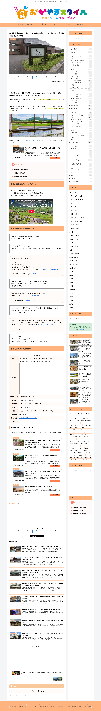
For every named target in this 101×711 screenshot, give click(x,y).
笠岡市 (71, 278)
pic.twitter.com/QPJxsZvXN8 (50, 269)
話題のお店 (65, 705)
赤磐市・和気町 (73, 257)
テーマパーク (72, 705)
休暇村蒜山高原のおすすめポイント (23, 169)
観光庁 (89, 706)
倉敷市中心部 (73, 214)
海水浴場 (21, 706)
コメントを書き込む (37, 691)
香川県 (71, 293)
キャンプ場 (85, 705)
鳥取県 (71, 304)
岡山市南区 (74, 210)
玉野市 (71, 271)
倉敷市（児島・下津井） (77, 217)
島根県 (71, 307)
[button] (46, 77)
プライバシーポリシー (52, 706)
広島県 (71, 300)
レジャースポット (14, 706)
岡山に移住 (60, 706)
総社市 (71, 275)
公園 (54, 705)
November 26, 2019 (37, 329)
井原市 (71, 286)
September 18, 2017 (30, 300)
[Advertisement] (36, 86)
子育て (35, 705)
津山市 (71, 232)
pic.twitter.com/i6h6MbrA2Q (31, 296)
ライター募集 (36, 706)
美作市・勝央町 (73, 268)
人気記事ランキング (21, 705)
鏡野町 (71, 250)
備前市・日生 (73, 260)
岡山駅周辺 (72, 192)
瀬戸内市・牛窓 (73, 264)
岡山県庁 (74, 706)
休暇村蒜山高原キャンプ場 (30, 140)
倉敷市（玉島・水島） (77, 221)
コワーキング (79, 705)
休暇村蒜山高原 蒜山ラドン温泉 (28, 418)
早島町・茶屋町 (75, 224)
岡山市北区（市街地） (77, 196)
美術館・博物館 (48, 705)
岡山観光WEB (68, 706)
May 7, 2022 (32, 274)
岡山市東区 (74, 206)
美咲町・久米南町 (74, 235)
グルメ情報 (59, 705)
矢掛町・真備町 (75, 228)
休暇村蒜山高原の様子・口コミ (21, 173)
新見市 (71, 282)
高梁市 (71, 242)
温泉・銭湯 (13, 503)
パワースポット (28, 706)
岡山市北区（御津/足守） (78, 199)
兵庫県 (71, 296)
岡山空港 (84, 706)
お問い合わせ (82, 329)
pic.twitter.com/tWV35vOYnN (46, 324)
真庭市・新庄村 (20, 503)
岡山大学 (79, 706)
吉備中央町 (72, 289)
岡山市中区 (74, 203)
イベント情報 (30, 705)
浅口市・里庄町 (73, 239)
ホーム (14, 705)
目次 (16, 164)
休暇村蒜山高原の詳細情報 (20, 176)
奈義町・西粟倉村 (74, 253)
